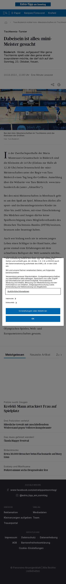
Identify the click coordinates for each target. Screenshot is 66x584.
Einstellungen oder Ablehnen (33, 311)
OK (33, 319)
